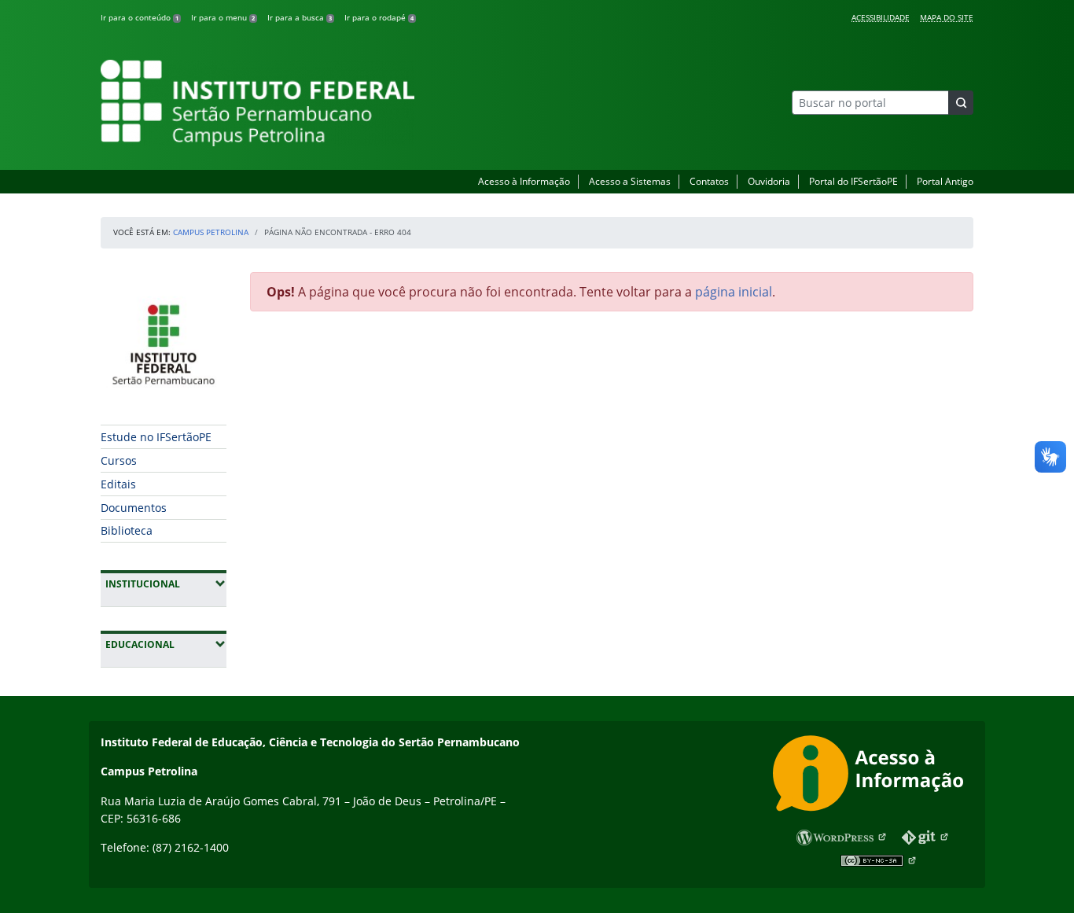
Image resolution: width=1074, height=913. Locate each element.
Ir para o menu (223, 17)
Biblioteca (127, 530)
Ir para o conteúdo (139, 17)
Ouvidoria (769, 181)
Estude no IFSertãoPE (156, 436)
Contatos (709, 181)
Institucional (165, 583)
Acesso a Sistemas (630, 181)
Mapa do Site (946, 17)
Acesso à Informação (524, 181)
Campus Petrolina (210, 231)
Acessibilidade (880, 17)
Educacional (165, 644)
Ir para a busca (299, 17)
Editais (118, 484)
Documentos (134, 507)
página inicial (733, 291)
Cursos (119, 460)
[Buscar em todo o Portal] (960, 102)
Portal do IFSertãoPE (853, 181)
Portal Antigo (945, 181)
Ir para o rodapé (379, 17)
